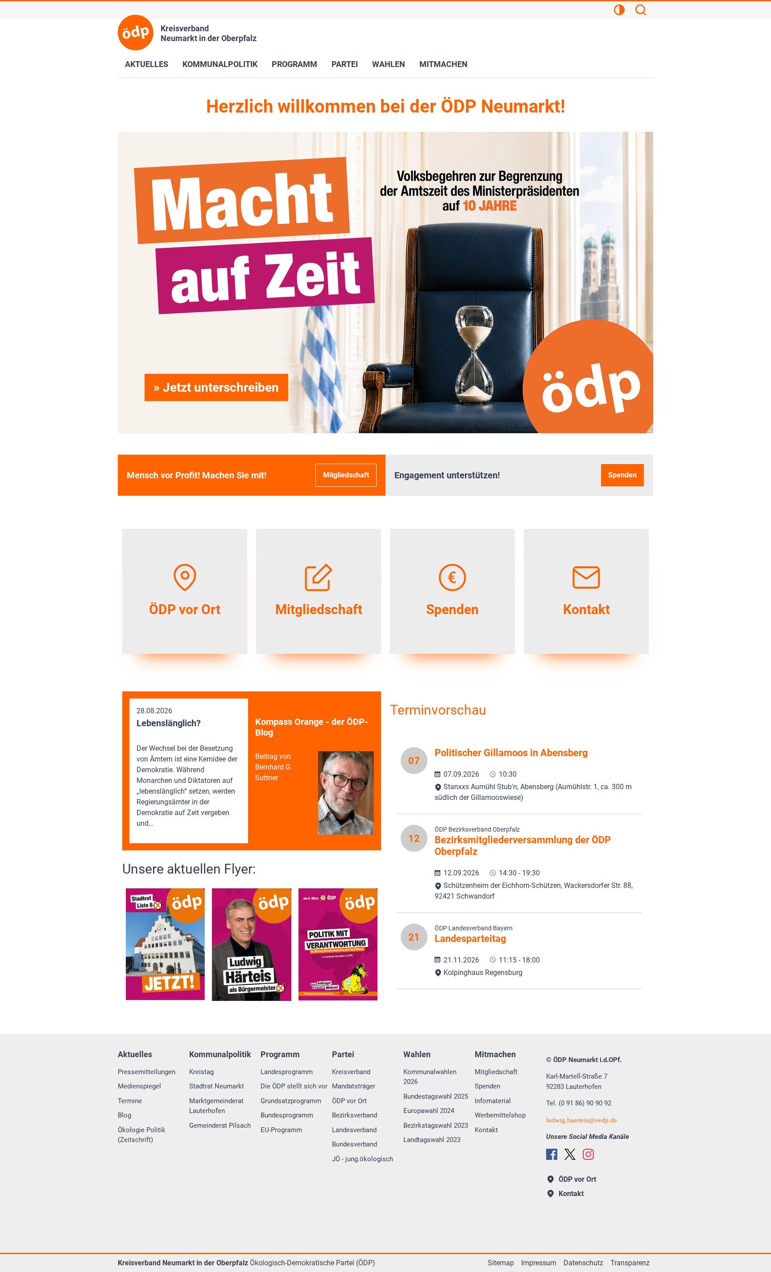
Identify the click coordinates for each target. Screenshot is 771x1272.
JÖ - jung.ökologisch (362, 1159)
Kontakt (486, 1130)
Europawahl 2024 (428, 1111)
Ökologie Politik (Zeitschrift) (142, 1135)
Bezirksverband (354, 1115)
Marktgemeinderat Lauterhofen (216, 1106)
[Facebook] (551, 1154)
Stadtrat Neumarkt (216, 1086)
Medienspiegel (139, 1086)
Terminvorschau (438, 710)
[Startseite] (135, 32)
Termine (130, 1101)
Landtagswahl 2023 (431, 1140)
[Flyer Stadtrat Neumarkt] (165, 944)
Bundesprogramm (287, 1115)
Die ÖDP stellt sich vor (294, 1086)
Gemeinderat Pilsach (220, 1125)
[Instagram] (588, 1154)
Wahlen (388, 64)
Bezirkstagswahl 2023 (435, 1125)
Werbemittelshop (500, 1115)
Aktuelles (146, 64)
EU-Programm (281, 1130)
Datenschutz (583, 1263)
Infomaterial (493, 1101)
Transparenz (630, 1263)
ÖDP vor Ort (349, 1101)
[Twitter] (570, 1154)
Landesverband (354, 1130)
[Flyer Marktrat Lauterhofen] (251, 944)
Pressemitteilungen (146, 1072)
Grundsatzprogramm (291, 1101)
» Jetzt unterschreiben (216, 387)
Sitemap (501, 1263)
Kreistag (201, 1072)
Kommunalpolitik (219, 64)
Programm (294, 64)
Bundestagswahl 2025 (435, 1096)
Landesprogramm (287, 1072)
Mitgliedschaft (346, 475)
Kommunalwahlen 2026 (429, 1077)
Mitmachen (443, 64)
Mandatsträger (353, 1086)
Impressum (538, 1263)
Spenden (622, 475)
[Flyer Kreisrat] (337, 944)
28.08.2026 (187, 767)
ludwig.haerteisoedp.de (581, 1120)
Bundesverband (354, 1144)
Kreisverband (351, 1072)
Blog (124, 1115)
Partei (345, 64)
